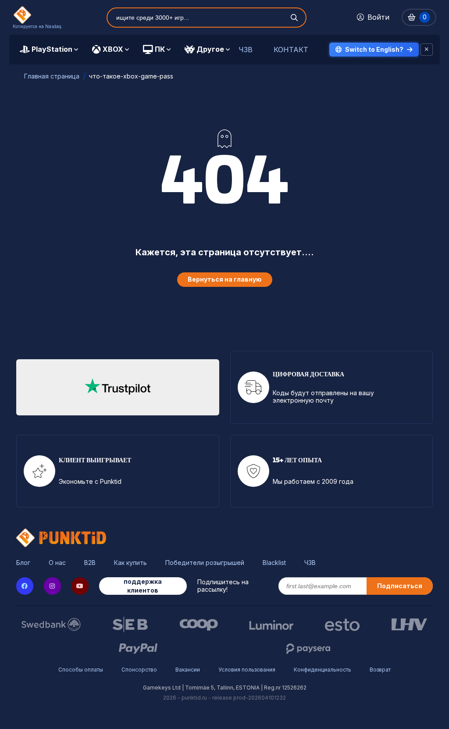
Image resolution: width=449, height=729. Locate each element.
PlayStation (52, 49)
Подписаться (399, 586)
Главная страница (51, 76)
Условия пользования (246, 669)
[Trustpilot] (117, 387)
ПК (160, 49)
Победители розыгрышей (204, 562)
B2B (90, 562)
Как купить (130, 562)
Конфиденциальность (322, 669)
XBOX (113, 49)
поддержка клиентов (143, 586)
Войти (378, 17)
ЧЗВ (246, 50)
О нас (57, 562)
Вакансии (187, 669)
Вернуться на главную (225, 279)
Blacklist (274, 562)
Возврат (380, 669)
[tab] (49, 49)
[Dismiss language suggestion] (426, 49)
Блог (23, 562)
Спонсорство (139, 669)
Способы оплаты (80, 669)
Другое (210, 49)
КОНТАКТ (291, 50)
